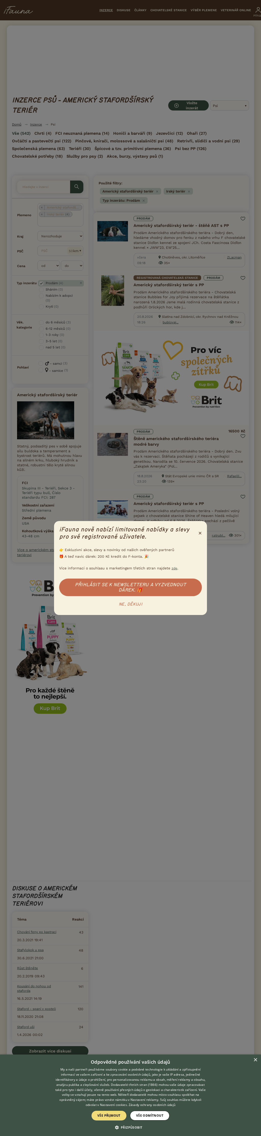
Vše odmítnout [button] (149, 1115)
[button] (130, 1127)
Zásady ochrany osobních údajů (152, 1105)
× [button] (255, 1060)
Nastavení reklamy (144, 1100)
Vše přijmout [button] (109, 1115)
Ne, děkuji (130, 604)
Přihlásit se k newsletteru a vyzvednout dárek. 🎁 (130, 587)
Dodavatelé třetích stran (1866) (134, 1085)
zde (174, 568)
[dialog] (130, 1095)
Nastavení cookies (113, 1105)
